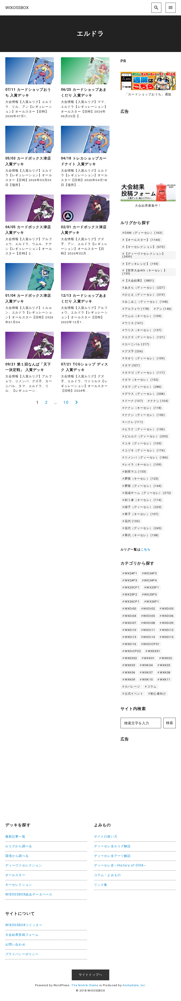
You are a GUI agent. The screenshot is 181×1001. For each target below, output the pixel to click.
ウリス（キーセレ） (143, 330)
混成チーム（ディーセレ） (148, 493)
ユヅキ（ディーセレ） (145, 450)
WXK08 (165, 672)
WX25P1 (152, 587)
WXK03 (130, 665)
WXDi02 (149, 608)
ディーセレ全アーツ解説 (112, 856)
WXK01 (149, 658)
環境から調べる (17, 856)
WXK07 (147, 672)
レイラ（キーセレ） (143, 464)
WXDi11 (149, 630)
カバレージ (132, 686)
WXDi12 (168, 630)
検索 (169, 723)
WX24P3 (131, 580)
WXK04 (147, 665)
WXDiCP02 (133, 651)
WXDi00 (130, 608)
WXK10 (147, 679)
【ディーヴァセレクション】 (143, 255)
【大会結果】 (139, 280)
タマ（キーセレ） (142, 379)
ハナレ (134, 422)
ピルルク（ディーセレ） (146, 436)
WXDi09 (168, 623)
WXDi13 (130, 637)
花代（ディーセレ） (143, 528)
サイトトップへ (90, 975)
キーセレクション (18, 885)
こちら (146, 549)
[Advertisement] (151, 146)
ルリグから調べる (18, 846)
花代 (132, 521)
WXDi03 (168, 608)
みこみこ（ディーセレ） (146, 301)
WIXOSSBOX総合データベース (28, 894)
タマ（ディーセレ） (143, 386)
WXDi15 (168, 637)
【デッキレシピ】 (142, 263)
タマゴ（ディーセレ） (145, 372)
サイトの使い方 (105, 836)
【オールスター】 (142, 239)
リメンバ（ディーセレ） (146, 457)
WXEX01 (154, 651)
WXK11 (165, 679)
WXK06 (130, 672)
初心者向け (158, 693)
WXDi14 (149, 637)
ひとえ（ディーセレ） (145, 294)
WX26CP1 (132, 601)
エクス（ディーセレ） (145, 337)
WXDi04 (130, 615)
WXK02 (167, 658)
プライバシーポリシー (22, 954)
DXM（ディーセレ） (143, 232)
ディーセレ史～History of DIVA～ (120, 865)
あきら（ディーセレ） (145, 287)
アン (164, 308)
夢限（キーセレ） (142, 478)
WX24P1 (131, 573)
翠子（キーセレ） (142, 514)
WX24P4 (150, 580)
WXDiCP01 (151, 644)
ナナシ (159, 400)
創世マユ (135, 471)
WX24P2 (150, 573)
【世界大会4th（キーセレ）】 (144, 272)
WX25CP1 (132, 587)
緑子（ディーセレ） (143, 507)
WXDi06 (168, 615)
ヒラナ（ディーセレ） (145, 429)
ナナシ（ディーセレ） (145, 415)
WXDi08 (149, 623)
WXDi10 (130, 630)
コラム (151, 686)
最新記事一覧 (15, 836)
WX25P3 (150, 594)
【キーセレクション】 (145, 246)
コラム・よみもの (107, 875)
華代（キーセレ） (142, 535)
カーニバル (137, 344)
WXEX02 (131, 658)
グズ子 (134, 351)
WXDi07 (130, 623)
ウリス (134, 323)
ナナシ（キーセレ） (143, 408)
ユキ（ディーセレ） (143, 443)
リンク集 (100, 885)
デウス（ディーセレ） (145, 393)
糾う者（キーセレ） (143, 500)
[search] (156, 8)
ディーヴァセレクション (23, 865)
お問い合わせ (15, 944)
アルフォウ (137, 308)
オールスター (15, 875)
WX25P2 (131, 594)
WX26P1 (152, 601)
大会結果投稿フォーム (22, 935)
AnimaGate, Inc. (134, 985)
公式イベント (134, 693)
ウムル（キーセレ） (143, 316)
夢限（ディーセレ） (143, 486)
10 (66, 402)
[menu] (171, 8)
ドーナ (134, 400)
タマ (132, 365)
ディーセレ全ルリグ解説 (112, 846)
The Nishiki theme (84, 985)
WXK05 (165, 665)
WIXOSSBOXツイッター (23, 925)
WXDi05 (149, 615)
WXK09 (130, 679)
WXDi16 (130, 644)
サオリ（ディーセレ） (145, 358)
